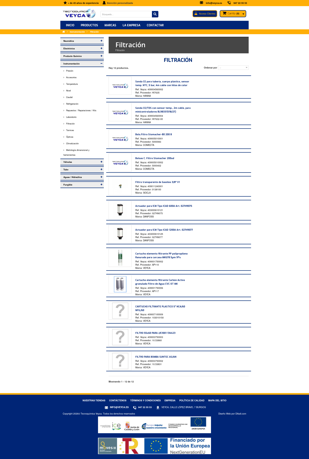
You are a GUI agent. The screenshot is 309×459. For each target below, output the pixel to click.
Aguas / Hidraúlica (72, 177)
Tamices (70, 130)
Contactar (155, 25)
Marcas (110, 25)
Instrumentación (71, 63)
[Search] (155, 14)
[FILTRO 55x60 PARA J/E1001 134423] (120, 337)
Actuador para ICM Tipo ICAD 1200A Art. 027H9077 (164, 229)
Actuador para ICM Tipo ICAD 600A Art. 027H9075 (163, 206)
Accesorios (71, 77)
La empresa (131, 25)
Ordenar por (210, 67)
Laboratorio (71, 116)
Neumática (68, 40)
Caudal (69, 97)
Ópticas (69, 136)
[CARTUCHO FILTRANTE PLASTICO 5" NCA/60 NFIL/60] (120, 311)
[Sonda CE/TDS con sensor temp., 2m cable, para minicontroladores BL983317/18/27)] (120, 112)
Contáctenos (117, 400)
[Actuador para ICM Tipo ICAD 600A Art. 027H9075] (120, 210)
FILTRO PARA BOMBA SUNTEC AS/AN (155, 356)
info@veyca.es (214, 3)
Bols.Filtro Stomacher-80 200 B (153, 134)
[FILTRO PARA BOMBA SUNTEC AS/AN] (120, 361)
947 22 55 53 (240, 3)
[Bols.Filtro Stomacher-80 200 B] (120, 139)
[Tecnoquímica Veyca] (79, 13)
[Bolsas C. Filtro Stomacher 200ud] (120, 162)
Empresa (169, 400)
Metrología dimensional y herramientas (76, 152)
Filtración (70, 123)
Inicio (70, 25)
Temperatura (72, 83)
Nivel (68, 90)
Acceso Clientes (207, 13)
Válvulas (67, 161)
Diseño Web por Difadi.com (232, 413)
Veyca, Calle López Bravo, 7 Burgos (183, 407)
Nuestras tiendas (94, 400)
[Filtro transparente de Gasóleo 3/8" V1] (120, 186)
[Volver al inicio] (64, 32)
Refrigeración (72, 103)
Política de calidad (191, 400)
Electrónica (69, 48)
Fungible (67, 184)
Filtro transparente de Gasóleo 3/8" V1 (157, 182)
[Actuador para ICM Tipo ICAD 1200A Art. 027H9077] (120, 234)
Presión (69, 70)
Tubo (65, 169)
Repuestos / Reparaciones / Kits (81, 110)
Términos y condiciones (145, 400)
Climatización (72, 143)
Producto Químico (72, 56)
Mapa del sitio (217, 400)
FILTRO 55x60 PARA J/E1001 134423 (155, 333)
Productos (89, 25)
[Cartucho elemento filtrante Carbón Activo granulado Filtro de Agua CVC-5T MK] (120, 284)
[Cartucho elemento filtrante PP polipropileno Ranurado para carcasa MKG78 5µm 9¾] (120, 258)
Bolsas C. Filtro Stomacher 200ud (154, 158)
